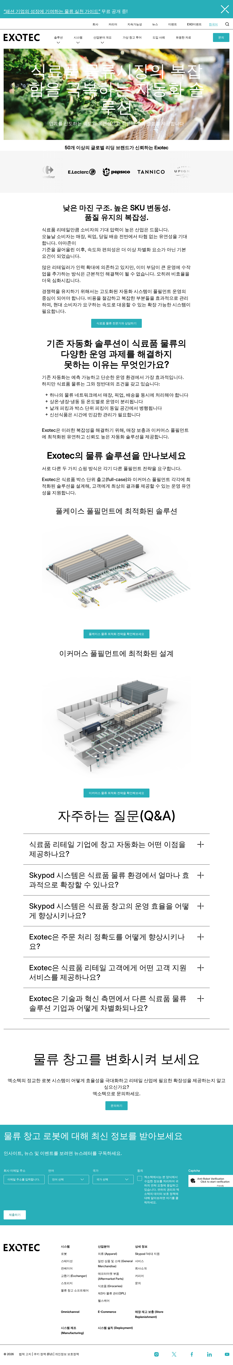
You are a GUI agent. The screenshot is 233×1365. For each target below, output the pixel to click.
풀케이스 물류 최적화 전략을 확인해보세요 (116, 634)
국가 (95, 1170)
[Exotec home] (23, 37)
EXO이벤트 (194, 24)
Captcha (194, 1170)
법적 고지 (25, 1354)
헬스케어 (104, 1300)
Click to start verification (215, 1181)
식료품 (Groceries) (110, 1286)
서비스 (139, 1261)
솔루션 (58, 37)
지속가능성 (134, 24)
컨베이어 (67, 1268)
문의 (221, 37)
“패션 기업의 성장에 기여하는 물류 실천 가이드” (52, 11)
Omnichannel (70, 1312)
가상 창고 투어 (132, 37)
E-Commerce (107, 1312)
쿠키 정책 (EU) (43, 1354)
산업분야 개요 (102, 37)
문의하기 (116, 1105)
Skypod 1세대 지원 (147, 1254)
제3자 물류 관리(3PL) (112, 1293)
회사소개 (141, 1268)
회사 (95, 24)
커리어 (112, 24)
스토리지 (67, 1283)
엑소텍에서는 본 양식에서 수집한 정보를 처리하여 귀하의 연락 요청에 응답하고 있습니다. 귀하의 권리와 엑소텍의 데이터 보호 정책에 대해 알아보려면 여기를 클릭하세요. (161, 1189)
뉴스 (155, 24)
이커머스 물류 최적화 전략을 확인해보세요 (116, 793)
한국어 (213, 24)
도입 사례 (159, 37)
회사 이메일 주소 (14, 1170)
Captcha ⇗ (225, 1186)
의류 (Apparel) (107, 1254)
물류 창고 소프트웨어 (75, 1290)
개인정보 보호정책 (67, 1354)
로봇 (64, 1254)
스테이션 (67, 1261)
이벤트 (172, 24)
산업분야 (104, 1246)
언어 (51, 1170)
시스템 (78, 37)
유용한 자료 (183, 37)
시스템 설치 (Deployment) (115, 1328)
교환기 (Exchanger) (74, 1276)
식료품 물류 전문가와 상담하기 (116, 323)
